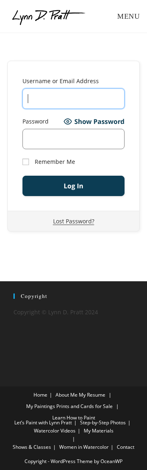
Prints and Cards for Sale (84, 406)
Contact (125, 447)
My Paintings (40, 406)
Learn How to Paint (73, 417)
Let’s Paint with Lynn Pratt (43, 422)
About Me (67, 394)
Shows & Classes (32, 447)
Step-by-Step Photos (103, 422)
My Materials (99, 430)
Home (40, 394)
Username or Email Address (60, 81)
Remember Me (54, 161)
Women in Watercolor (84, 447)
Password (35, 121)
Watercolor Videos (55, 430)
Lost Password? (73, 221)
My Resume (92, 394)
